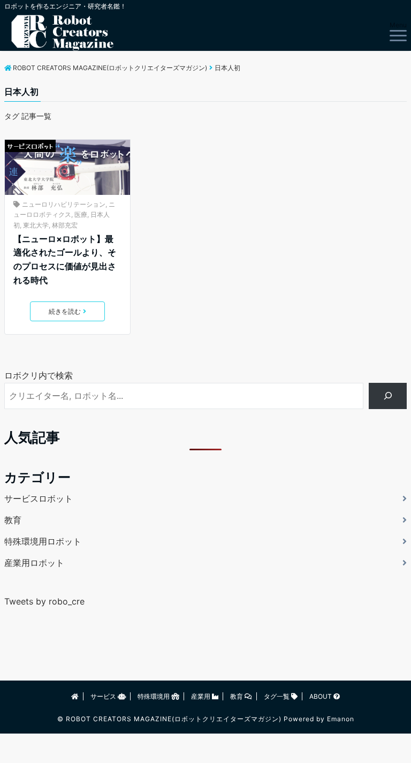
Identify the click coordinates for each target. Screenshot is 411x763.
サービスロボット (30, 145)
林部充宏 (65, 225)
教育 (12, 520)
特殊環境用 (154, 696)
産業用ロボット (34, 562)
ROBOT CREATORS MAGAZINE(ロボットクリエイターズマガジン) (173, 719)
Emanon (340, 719)
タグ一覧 (277, 696)
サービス (104, 696)
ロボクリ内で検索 (38, 375)
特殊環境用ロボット (42, 541)
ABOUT (321, 696)
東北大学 (36, 225)
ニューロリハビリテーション (63, 204)
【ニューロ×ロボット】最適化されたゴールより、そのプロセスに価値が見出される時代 (64, 259)
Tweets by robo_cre (44, 601)
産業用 (201, 696)
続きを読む (65, 311)
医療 (80, 214)
